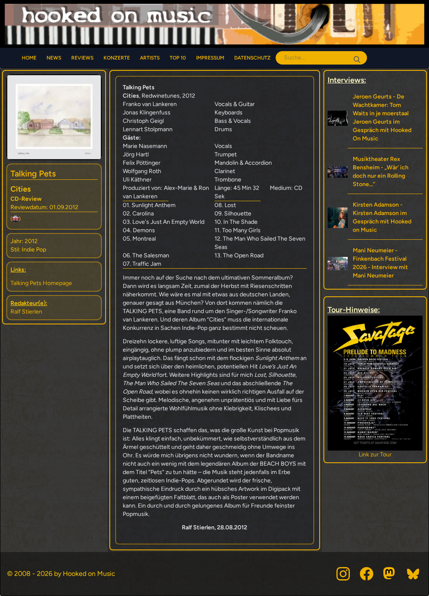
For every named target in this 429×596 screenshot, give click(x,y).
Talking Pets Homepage (41, 283)
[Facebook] (366, 573)
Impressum (210, 58)
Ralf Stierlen (26, 311)
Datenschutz (252, 58)
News (54, 58)
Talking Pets (33, 173)
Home (29, 58)
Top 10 (178, 58)
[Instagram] (343, 573)
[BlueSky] (413, 573)
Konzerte (116, 58)
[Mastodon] (390, 573)
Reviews (82, 58)
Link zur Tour (375, 454)
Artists (150, 58)
